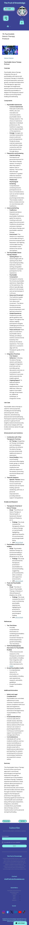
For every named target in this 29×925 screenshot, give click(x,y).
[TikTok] (24, 912)
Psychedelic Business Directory (14, 890)
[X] (11, 912)
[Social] (20, 895)
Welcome (14, 900)
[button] (21, 21)
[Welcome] (20, 900)
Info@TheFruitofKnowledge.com (14, 879)
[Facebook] (7, 912)
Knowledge (14, 893)
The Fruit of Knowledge (14, 2)
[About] (20, 899)
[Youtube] (20, 912)
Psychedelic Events (14, 892)
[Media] (20, 897)
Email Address (5, 836)
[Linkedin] (16, 912)
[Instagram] (3, 912)
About (14, 898)
